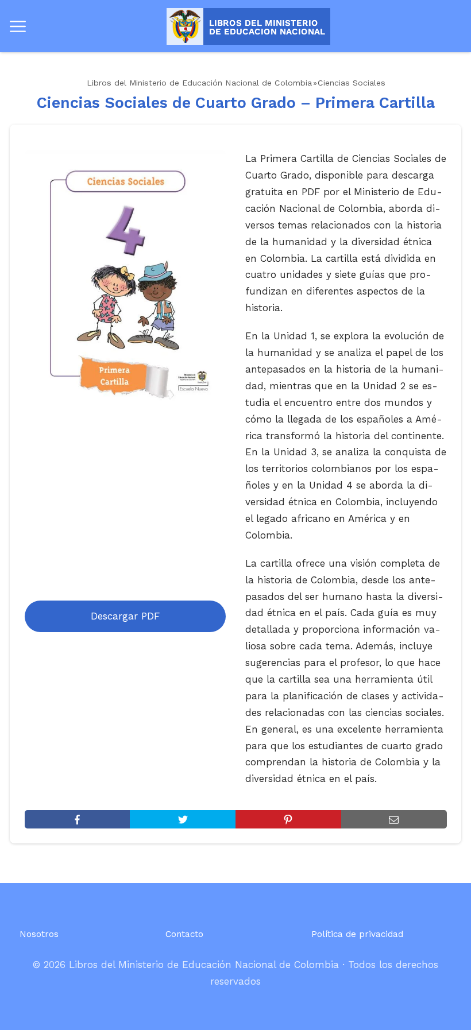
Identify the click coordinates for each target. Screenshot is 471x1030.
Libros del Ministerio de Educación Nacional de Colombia (199, 82)
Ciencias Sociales (351, 82)
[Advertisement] (125, 505)
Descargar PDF (125, 616)
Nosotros (39, 934)
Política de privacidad (357, 934)
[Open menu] (18, 26)
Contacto (184, 934)
